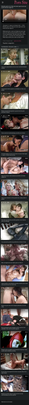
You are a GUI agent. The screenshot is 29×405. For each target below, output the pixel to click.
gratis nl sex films (17, 40)
